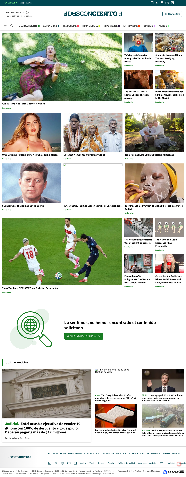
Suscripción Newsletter (147, 463)
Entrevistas (130, 26)
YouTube (68, 463)
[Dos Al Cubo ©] (173, 473)
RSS (161, 463)
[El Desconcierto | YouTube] (167, 3)
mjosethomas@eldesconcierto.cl (45, 473)
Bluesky (111, 463)
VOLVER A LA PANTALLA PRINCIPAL (82, 336)
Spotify (83, 463)
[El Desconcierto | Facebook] (152, 2)
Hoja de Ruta (90, 26)
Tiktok (92, 463)
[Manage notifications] (179, 464)
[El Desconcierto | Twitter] (157, 3)
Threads (101, 463)
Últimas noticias (57, 453)
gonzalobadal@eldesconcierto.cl (101, 473)
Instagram (62, 463)
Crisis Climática (25, 2)
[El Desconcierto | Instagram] (162, 2)
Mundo (163, 26)
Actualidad (50, 26)
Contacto (182, 463)
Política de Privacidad (126, 463)
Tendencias (70, 26)
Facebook (49, 463)
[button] (172, 14)
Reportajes (111, 26)
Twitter (56, 463)
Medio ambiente (28, 26)
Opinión (148, 26)
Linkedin (75, 463)
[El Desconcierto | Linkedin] (172, 2)
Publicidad (171, 463)
